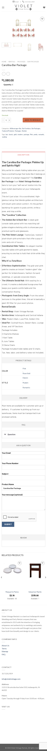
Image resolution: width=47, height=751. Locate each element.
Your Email (6, 453)
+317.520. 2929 (29, 2)
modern (20, 134)
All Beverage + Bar (15, 128)
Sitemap (5, 651)
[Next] (41, 28)
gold (15, 134)
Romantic (26, 387)
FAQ (3, 654)
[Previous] (5, 28)
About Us (5, 645)
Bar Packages (33, 62)
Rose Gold (26, 373)
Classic (25, 378)
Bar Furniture (26, 128)
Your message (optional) (12, 495)
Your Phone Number (10, 463)
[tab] (23, 254)
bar (7, 134)
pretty (35, 134)
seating (4, 137)
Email (16, 2)
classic (11, 134)
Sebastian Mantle (35, 592)
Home (4, 62)
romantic (41, 134)
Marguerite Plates (12, 592)
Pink (31, 134)
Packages (21, 62)
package (26, 134)
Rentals (11, 62)
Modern (25, 383)
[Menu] (3, 7)
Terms (4, 648)
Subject (5, 474)
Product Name (8, 484)
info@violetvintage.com (11, 679)
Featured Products (8, 131)
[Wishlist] (20, 563)
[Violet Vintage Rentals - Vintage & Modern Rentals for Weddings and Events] (23, 7)
